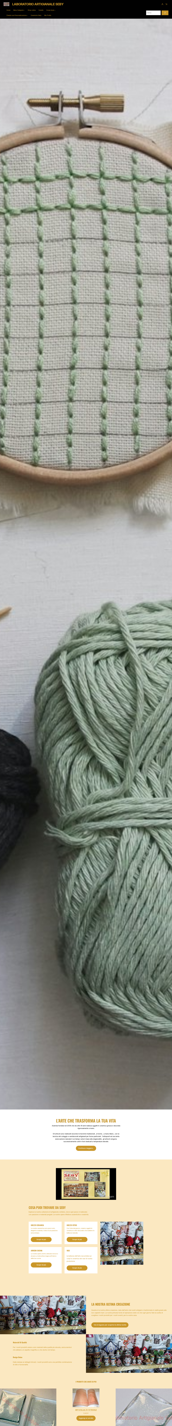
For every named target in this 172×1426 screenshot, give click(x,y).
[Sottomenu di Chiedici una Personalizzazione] (27, 15)
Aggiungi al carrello (86, 1418)
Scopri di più (41, 1239)
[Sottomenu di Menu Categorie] (24, 10)
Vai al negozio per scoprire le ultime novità (110, 1325)
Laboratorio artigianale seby (38, 4)
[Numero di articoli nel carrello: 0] (166, 4)
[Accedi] (162, 4)
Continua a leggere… (86, 1148)
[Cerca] (165, 12)
